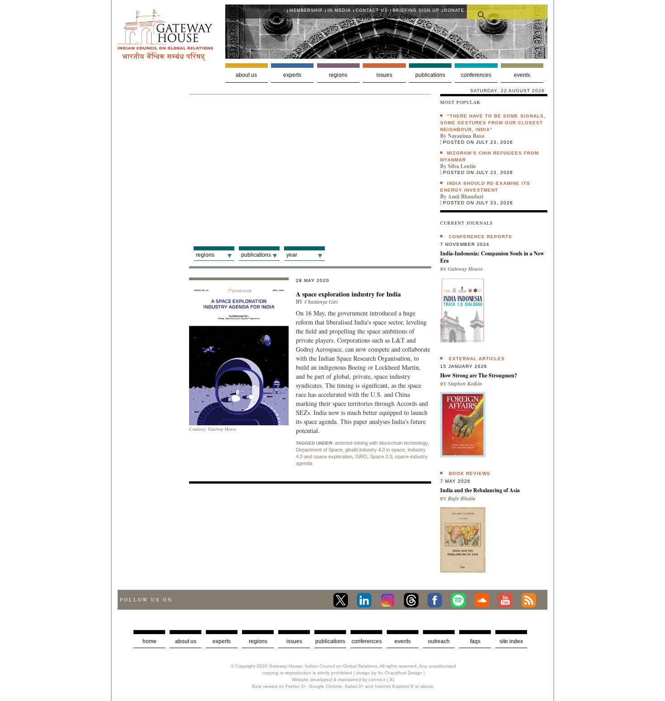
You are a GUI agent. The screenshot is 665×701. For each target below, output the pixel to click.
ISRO (361, 456)
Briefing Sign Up (416, 10)
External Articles (477, 358)
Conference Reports (480, 236)
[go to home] (165, 58)
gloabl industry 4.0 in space (375, 449)
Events (522, 75)
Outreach (439, 641)
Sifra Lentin (462, 166)
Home (149, 641)
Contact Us (372, 10)
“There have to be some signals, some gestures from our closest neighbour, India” (493, 122)
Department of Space (319, 449)
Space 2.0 (381, 456)
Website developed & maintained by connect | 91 (343, 679)
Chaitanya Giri (321, 302)
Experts (292, 75)
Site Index (511, 641)
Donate (454, 10)
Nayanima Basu (466, 136)
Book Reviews (469, 473)
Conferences (476, 75)
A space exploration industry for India (348, 294)
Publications (430, 75)
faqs (475, 641)
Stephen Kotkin (465, 383)
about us (185, 641)
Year (291, 255)
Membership (306, 10)
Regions (338, 75)
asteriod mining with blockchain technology (381, 443)
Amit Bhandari (465, 196)
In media (339, 10)
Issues (384, 75)
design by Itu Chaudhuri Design (389, 672)
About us (246, 75)
